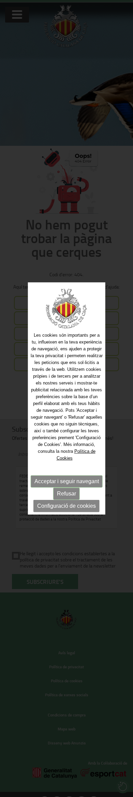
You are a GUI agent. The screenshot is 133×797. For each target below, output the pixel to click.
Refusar (66, 493)
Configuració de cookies (66, 505)
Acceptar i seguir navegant (66, 481)
